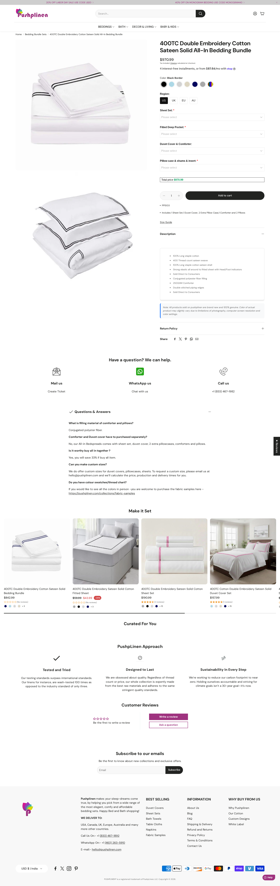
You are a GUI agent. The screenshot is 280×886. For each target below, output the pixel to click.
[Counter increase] (179, 196)
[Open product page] (37, 551)
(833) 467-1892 (109, 835)
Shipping (173, 63)
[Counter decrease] (164, 196)
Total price (167, 179)
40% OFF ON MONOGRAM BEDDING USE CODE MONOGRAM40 (208, 2)
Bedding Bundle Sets (36, 34)
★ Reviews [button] (277, 446)
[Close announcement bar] (276, 2)
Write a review (168, 716)
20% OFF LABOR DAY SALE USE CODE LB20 (68, 2)
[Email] (196, 339)
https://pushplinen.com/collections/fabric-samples (102, 493)
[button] (150, 13)
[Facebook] (174, 339)
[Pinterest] (185, 339)
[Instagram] (69, 868)
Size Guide (166, 222)
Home (19, 34)
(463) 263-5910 (115, 842)
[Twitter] (180, 339)
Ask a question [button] (168, 725)
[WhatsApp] (191, 339)
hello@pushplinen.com (106, 849)
